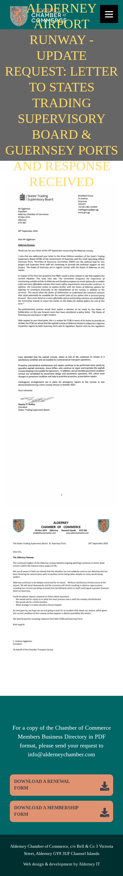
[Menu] (109, 14)
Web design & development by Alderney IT (61, 864)
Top (117, 870)
